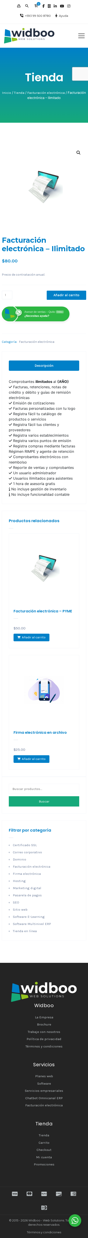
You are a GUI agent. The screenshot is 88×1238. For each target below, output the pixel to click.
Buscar (44, 801)
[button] (36, 6)
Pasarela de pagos (27, 895)
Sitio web (20, 910)
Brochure (44, 1024)
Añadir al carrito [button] (34, 637)
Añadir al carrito (66, 295)
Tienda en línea (25, 931)
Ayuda (63, 15)
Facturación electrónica (46, 93)
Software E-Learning (29, 917)
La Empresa (44, 1017)
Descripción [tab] (44, 366)
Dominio (19, 859)
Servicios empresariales (44, 1091)
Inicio (6, 93)
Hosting (19, 881)
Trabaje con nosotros (44, 1032)
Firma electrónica (27, 874)
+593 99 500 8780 (38, 15)
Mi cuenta (44, 1157)
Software (44, 1083)
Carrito (44, 1143)
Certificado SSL (25, 845)
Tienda (19, 93)
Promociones (44, 1164)
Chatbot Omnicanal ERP (44, 1098)
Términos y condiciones (44, 1046)
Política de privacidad (44, 1039)
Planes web (44, 1076)
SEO (16, 902)
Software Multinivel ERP (32, 924)
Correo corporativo (27, 852)
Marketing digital (27, 888)
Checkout (44, 1150)
